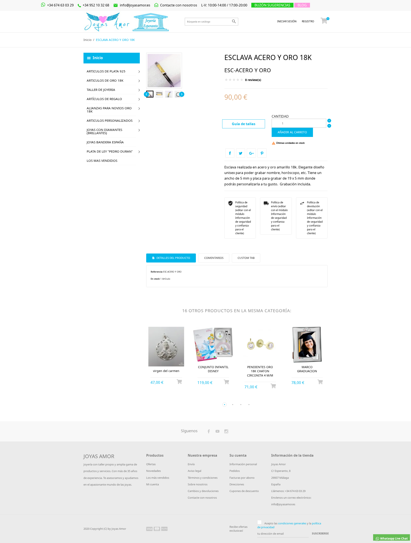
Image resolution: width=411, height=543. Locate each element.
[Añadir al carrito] (179, 381)
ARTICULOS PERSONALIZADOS (110, 120)
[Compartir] (229, 153)
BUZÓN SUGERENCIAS (272, 5)
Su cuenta (238, 455)
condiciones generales (292, 523)
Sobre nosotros (197, 484)
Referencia (156, 271)
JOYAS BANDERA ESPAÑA (105, 142)
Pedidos (234, 471)
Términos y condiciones (202, 478)
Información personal (243, 464)
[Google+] (251, 153)
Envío (191, 464)
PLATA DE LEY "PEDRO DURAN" (110, 151)
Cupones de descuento (244, 491)
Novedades (153, 471)
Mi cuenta (152, 484)
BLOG (302, 5)
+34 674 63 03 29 (60, 5)
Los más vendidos (157, 478)
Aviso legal (194, 471)
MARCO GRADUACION (307, 369)
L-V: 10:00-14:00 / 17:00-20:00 (224, 5)
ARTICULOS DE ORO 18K (105, 80)
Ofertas (151, 464)
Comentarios (213, 258)
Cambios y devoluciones (203, 491)
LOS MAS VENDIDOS (102, 160)
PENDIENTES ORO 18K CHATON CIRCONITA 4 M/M (260, 371)
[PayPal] (164, 528)
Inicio (98, 57)
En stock (155, 278)
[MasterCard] (157, 528)
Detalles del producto (173, 258)
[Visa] (149, 528)
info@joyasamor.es (131, 5)
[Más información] (170, 397)
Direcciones (236, 484)
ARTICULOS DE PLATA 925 (106, 71)
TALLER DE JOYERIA (101, 89)
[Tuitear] (240, 153)
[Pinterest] (262, 153)
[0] (324, 22)
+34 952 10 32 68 (95, 5)
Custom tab (246, 258)
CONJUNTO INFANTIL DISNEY (213, 369)
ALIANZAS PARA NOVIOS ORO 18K (109, 109)
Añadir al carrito (292, 132)
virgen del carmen (166, 371)
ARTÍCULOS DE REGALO (104, 99)
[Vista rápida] (162, 397)
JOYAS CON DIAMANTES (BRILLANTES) (104, 131)
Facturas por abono (242, 478)
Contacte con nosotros (178, 5)
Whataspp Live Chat (394, 538)
